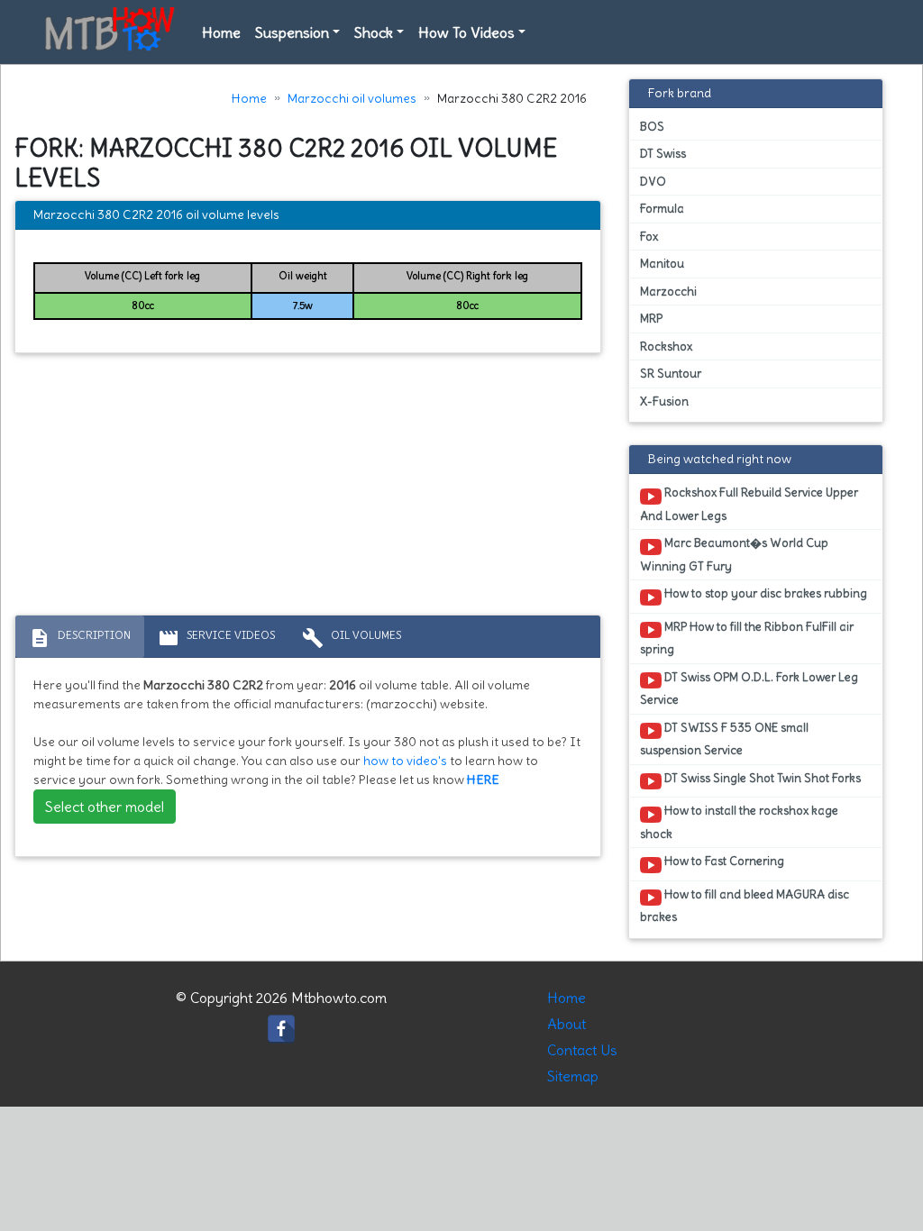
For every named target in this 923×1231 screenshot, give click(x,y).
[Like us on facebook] (281, 1024)
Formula (662, 208)
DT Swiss (663, 153)
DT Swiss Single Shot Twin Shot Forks (761, 778)
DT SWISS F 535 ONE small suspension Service (724, 739)
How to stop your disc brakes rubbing (764, 593)
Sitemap (573, 1076)
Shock (373, 32)
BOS (652, 126)
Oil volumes (351, 638)
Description (80, 638)
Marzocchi (668, 291)
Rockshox (666, 346)
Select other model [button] (104, 807)
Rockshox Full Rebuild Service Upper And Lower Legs (749, 504)
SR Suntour (670, 373)
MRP (651, 318)
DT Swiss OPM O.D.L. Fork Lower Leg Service (749, 688)
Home (221, 32)
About (566, 1024)
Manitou (662, 263)
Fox (649, 236)
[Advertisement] (307, 488)
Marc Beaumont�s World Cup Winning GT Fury (734, 554)
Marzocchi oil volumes (352, 98)
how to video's (405, 760)
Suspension (292, 32)
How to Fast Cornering (723, 861)
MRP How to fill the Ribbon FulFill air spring (747, 638)
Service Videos (216, 638)
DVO (653, 181)
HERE (483, 779)
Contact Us (582, 1050)
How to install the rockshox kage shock (739, 822)
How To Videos (466, 32)
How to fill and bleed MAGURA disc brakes (744, 906)
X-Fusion (664, 401)
